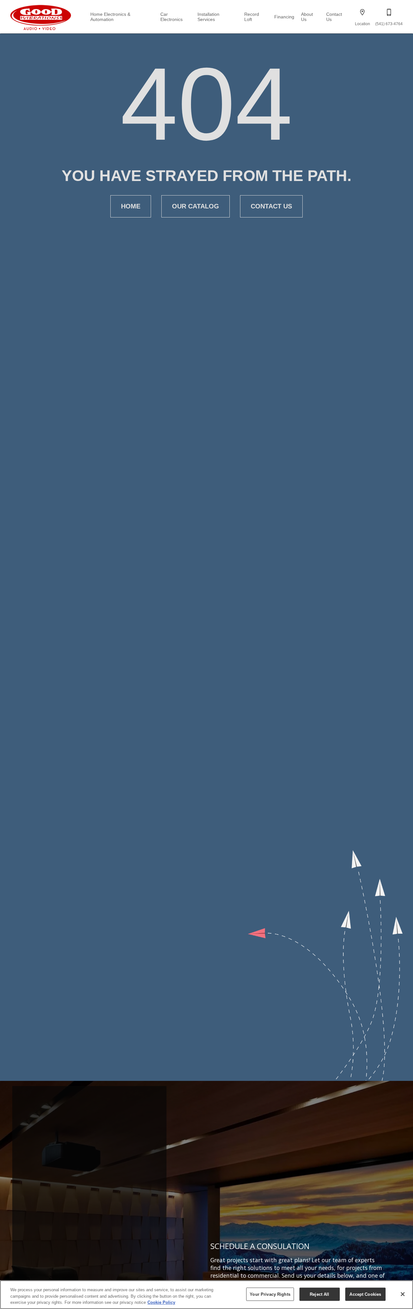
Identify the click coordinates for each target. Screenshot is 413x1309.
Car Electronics (171, 17)
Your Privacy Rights (270, 1294)
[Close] (403, 1294)
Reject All (319, 1294)
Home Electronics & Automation (110, 17)
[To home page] (40, 16)
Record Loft (251, 17)
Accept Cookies (365, 1294)
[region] (206, 1294)
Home (130, 206)
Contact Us (334, 17)
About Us (307, 17)
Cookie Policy (161, 1302)
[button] (362, 12)
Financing (284, 17)
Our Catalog (195, 206)
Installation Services (208, 17)
